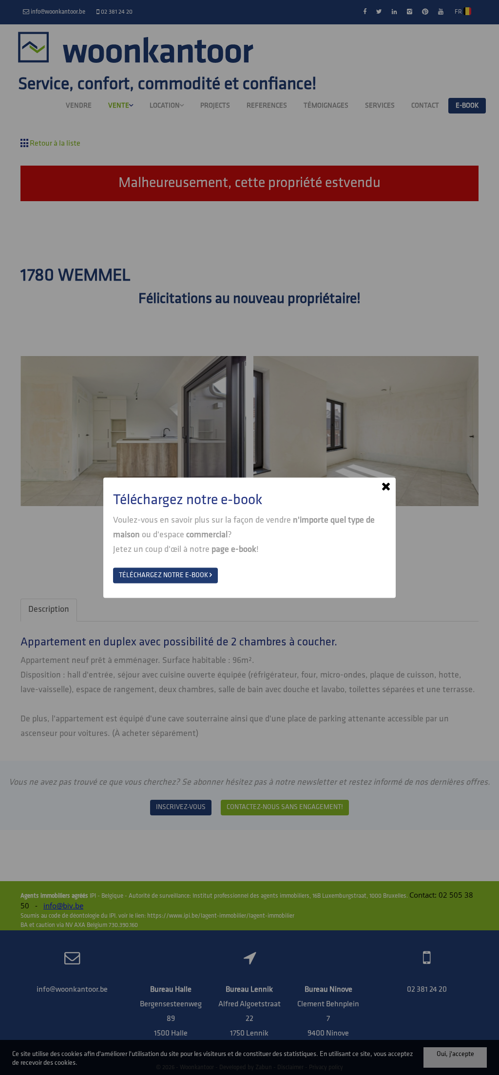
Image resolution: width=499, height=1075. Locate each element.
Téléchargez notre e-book (164, 575)
